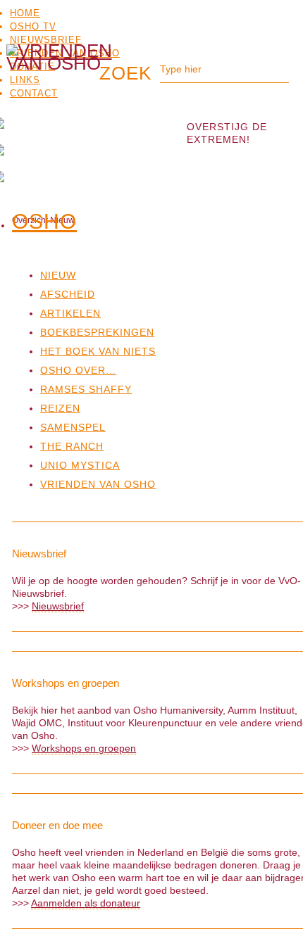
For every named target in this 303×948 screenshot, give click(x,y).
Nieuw (58, 275)
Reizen (60, 408)
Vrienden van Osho (98, 484)
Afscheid (67, 294)
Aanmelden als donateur (85, 903)
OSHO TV (33, 26)
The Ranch (72, 446)
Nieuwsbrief (46, 39)
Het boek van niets (98, 351)
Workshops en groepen (84, 748)
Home (25, 13)
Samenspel (73, 427)
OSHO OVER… (78, 370)
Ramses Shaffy (86, 389)
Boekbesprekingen (97, 332)
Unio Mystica (80, 465)
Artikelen (70, 313)
